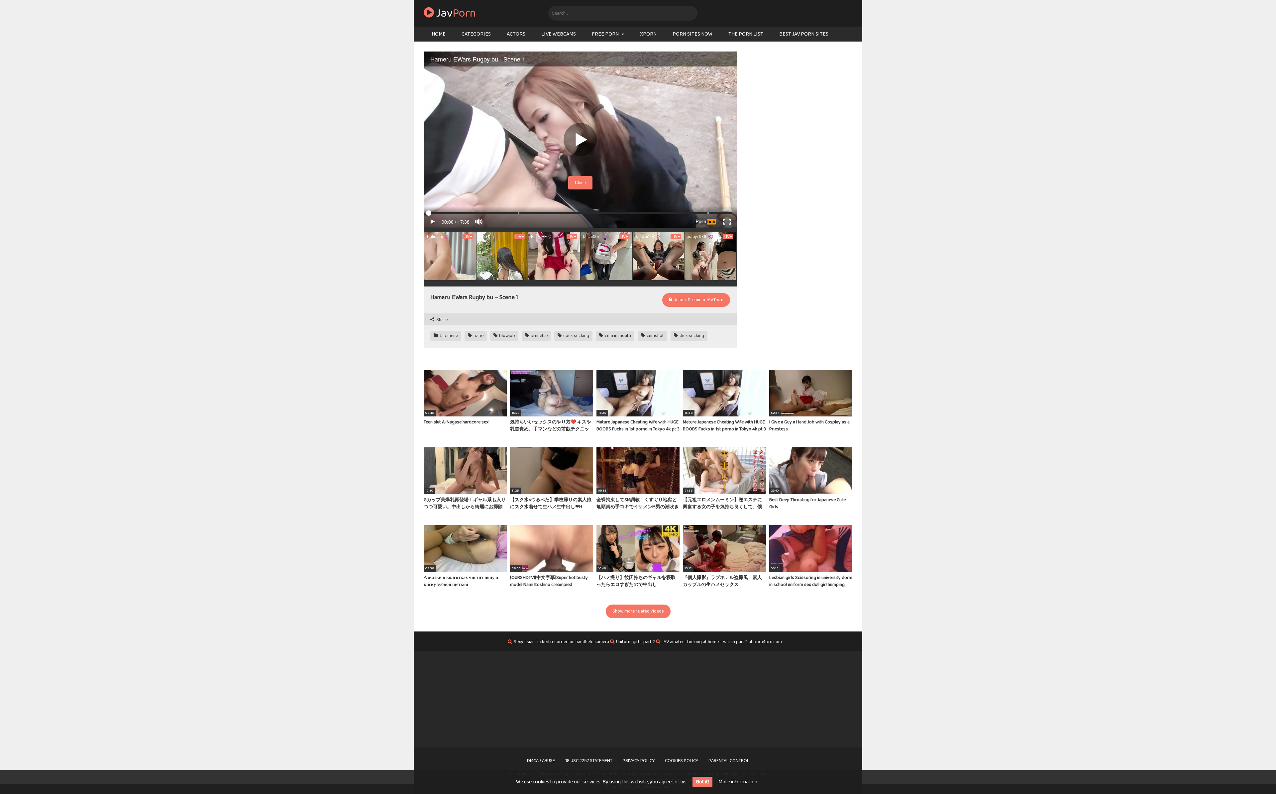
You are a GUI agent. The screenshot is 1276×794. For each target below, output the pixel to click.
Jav (455, 13)
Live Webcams (558, 34)
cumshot (655, 335)
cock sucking (575, 335)
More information (737, 782)
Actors (516, 34)
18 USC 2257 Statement (588, 760)
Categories (476, 34)
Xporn (648, 34)
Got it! (702, 782)
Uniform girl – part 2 (635, 641)
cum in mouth (617, 335)
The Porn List (745, 34)
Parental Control (728, 760)
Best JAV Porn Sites (803, 34)
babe (478, 335)
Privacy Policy (639, 760)
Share (441, 319)
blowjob (506, 335)
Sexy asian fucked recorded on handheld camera (561, 641)
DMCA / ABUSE (541, 760)
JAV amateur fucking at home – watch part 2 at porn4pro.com (722, 641)
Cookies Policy (681, 760)
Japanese (448, 335)
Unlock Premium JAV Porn (698, 299)
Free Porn (605, 34)
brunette (539, 335)
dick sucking (691, 335)
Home (439, 34)
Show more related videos (638, 611)
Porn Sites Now (692, 34)
